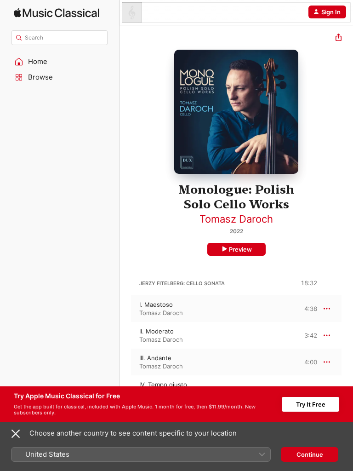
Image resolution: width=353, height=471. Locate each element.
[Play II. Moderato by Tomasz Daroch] (125, 335)
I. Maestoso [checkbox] (156, 304)
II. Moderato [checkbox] (156, 331)
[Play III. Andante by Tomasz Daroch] (125, 362)
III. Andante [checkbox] (155, 358)
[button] (60, 62)
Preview (240, 249)
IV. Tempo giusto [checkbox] (163, 384)
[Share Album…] (339, 38)
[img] (56, 12)
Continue (309, 454)
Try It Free (310, 404)
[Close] (15, 434)
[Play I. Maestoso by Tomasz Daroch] (125, 308)
